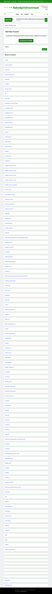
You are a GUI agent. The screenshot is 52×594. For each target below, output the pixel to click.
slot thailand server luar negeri (12, 453)
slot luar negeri (8, 381)
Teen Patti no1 (8, 136)
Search (6, 46)
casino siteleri (8, 362)
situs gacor (7, 580)
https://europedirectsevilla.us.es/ (13, 487)
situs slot (7, 415)
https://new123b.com (10, 549)
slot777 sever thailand (10, 261)
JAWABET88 (8, 338)
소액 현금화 (7, 285)
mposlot (7, 544)
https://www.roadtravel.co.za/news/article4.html (16, 237)
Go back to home (26, 40)
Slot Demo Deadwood (10, 391)
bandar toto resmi (9, 247)
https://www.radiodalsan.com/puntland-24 (15, 439)
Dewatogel (7, 372)
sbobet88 (7, 213)
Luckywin (7, 530)
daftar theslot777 (9, 256)
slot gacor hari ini (9, 396)
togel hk (7, 501)
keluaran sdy (8, 348)
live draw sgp (8, 189)
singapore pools (9, 228)
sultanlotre (7, 295)
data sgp (7, 232)
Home (17, 14)
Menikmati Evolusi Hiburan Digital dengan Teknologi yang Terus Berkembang (30, 19)
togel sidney (8, 520)
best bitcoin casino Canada (11, 103)
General (26, 14)
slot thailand (8, 405)
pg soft (6, 328)
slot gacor (7, 271)
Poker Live (7, 319)
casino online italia (9, 204)
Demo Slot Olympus (9, 309)
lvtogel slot (7, 160)
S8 (5, 93)
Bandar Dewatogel (9, 367)
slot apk (7, 151)
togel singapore (8, 64)
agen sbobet (8, 141)
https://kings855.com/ (10, 324)
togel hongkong (8, 122)
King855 (7, 410)
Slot (32, 14)
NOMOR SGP (8, 463)
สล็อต (6, 539)
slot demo (7, 252)
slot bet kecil (8, 156)
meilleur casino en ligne (10, 165)
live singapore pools (10, 194)
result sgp (7, 491)
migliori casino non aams (11, 184)
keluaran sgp (8, 515)
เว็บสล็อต (7, 84)
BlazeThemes (23, 591)
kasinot (6, 132)
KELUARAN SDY (9, 127)
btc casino (7, 98)
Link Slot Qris (8, 352)
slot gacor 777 (8, 266)
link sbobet (7, 511)
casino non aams (9, 199)
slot (6, 496)
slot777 (6, 304)
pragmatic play (8, 242)
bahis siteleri (8, 357)
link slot (7, 343)
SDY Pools (7, 290)
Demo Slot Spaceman (10, 386)
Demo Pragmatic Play (10, 333)
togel (6, 535)
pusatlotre (7, 314)
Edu (22, 14)
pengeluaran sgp (9, 108)
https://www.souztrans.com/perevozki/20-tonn (16, 276)
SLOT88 (7, 467)
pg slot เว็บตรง (8, 88)
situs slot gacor (8, 585)
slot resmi (7, 69)
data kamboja (8, 146)
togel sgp (7, 79)
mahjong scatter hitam (10, 280)
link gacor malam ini (10, 74)
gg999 (6, 60)
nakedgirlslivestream (26, 7)
